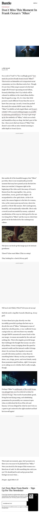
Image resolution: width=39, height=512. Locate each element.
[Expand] (30, 495)
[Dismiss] (36, 495)
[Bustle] (6, 3)
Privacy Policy (5, 508)
